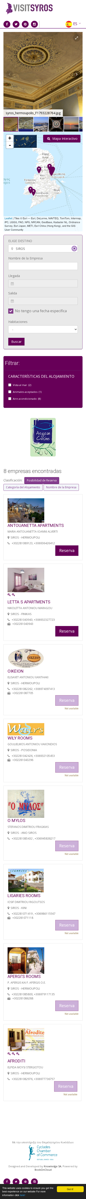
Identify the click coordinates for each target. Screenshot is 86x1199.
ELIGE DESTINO (20, 241)
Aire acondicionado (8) (27, 398)
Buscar (16, 341)
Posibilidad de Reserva (42, 480)
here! (22, 1195)
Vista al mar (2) (22, 385)
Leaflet (8, 218)
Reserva (67, 550)
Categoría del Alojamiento (23, 487)
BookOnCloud (43, 1169)
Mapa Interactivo (64, 138)
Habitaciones (18, 322)
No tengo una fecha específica (41, 310)
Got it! (70, 1189)
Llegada (14, 276)
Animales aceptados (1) (27, 392)
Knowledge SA (52, 1166)
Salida (12, 293)
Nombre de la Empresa (25, 258)
